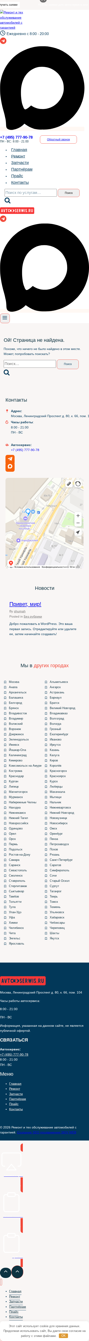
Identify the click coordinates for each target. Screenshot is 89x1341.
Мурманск (16, 797)
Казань (54, 750)
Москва (14, 682)
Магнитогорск (18, 791)
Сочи (53, 875)
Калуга (54, 755)
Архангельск (17, 692)
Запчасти (20, 162)
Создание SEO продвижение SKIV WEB (46, 1132)
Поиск (69, 193)
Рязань (55, 854)
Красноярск (58, 776)
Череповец (57, 928)
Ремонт (18, 156)
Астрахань (57, 692)
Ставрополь (17, 880)
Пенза (54, 839)
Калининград (18, 755)
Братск (54, 703)
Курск (54, 781)
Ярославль (16, 943)
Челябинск (16, 928)
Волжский (16, 723)
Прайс (17, 176)
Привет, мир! (25, 604)
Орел (12, 833)
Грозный (55, 729)
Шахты (54, 933)
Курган (13, 781)
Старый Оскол (60, 880)
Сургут (54, 886)
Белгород (15, 703)
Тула (12, 907)
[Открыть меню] (5, 318)
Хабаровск (57, 917)
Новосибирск (59, 823)
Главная (19, 149)
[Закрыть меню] (1, 1282)
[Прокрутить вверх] (5, 1273)
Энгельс (14, 938)
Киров (54, 760)
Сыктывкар (16, 891)
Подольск (15, 849)
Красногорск (58, 771)
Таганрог (56, 891)
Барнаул (56, 697)
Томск (54, 901)
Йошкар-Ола (17, 750)
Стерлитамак (18, 886)
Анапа (13, 687)
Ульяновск (57, 912)
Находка (15, 807)
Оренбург (56, 833)
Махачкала (57, 791)
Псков (54, 849)
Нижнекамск (17, 812)
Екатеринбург (59, 734)
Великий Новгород (62, 708)
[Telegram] (3, 43)
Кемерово (15, 760)
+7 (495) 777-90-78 (25, 450)
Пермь (13, 844)
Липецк (14, 786)
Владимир (16, 718)
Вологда (55, 723)
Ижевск (14, 744)
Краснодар (16, 776)
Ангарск (55, 687)
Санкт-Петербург (61, 860)
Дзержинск (16, 734)
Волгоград (57, 718)
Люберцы (56, 786)
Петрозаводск (59, 844)
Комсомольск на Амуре (25, 765)
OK (63, 1335)
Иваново (55, 739)
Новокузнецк (58, 818)
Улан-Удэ (15, 912)
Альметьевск (59, 682)
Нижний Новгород (62, 812)
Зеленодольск (19, 739)
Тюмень (55, 907)
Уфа (12, 917)
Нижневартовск (60, 807)
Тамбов (14, 896)
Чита (12, 933)
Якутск (54, 938)
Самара (14, 860)
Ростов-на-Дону (19, 854)
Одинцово (16, 828)
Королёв (55, 765)
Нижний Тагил (18, 818)
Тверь (54, 896)
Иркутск (55, 744)
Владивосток (18, 713)
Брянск (14, 708)
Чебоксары (57, 922)
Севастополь (18, 870)
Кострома (15, 771)
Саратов (55, 865)
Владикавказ (59, 713)
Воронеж (15, 729)
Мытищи (55, 797)
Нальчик (55, 802)
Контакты (20, 182)
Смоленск (16, 875)
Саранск (14, 865)
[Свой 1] (42, 129)
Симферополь (59, 870)
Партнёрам (21, 169)
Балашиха (16, 697)
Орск (12, 839)
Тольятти (15, 901)
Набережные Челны (22, 802)
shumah (20, 611)
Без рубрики (33, 616)
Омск (53, 828)
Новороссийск (18, 823)
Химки (13, 922)
